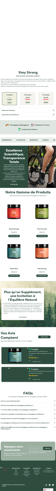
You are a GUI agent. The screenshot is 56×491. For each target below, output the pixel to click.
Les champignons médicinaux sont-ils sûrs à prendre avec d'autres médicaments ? (25, 423)
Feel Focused (42, 229)
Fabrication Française (8, 110)
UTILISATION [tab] (20, 140)
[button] (28, 110)
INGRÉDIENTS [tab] (7, 140)
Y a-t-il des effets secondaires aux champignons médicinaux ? (19, 410)
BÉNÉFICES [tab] (34, 140)
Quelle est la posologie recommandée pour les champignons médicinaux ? (23, 414)
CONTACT (48, 468)
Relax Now (14, 269)
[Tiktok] (46, 485)
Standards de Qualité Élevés (10, 114)
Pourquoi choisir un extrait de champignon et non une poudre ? (19, 418)
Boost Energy (14, 229)
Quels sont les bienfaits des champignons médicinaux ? (17, 405)
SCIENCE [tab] (45, 140)
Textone (4, 486)
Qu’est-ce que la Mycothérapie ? (10, 401)
